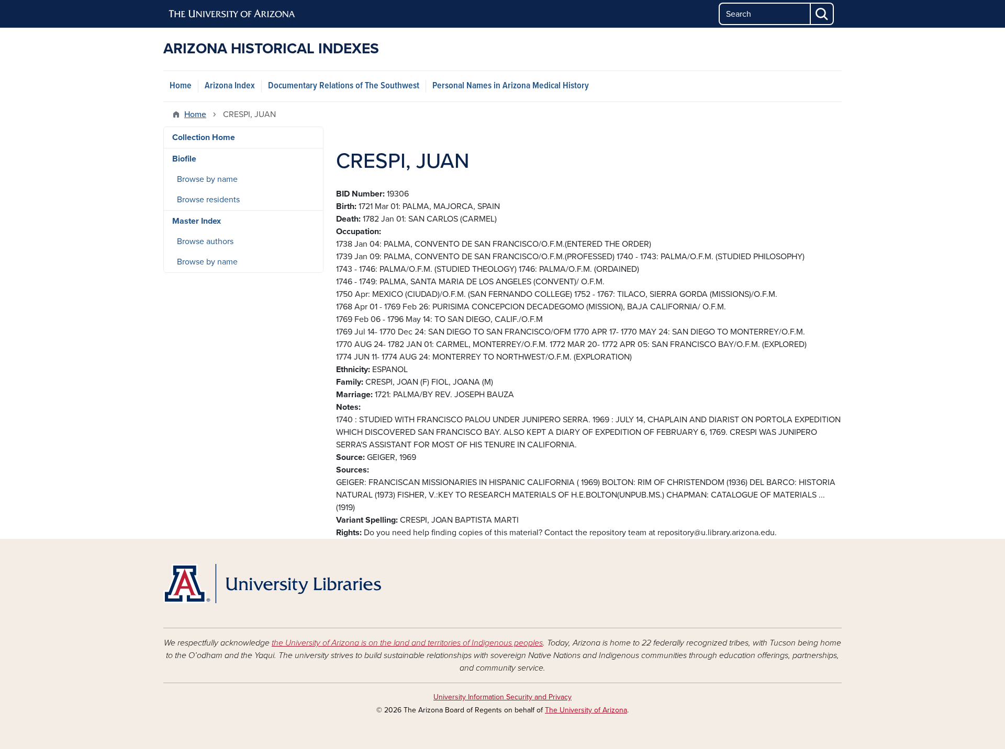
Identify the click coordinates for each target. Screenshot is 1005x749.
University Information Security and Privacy (502, 697)
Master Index (196, 221)
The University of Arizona (586, 710)
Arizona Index (230, 86)
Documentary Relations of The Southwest (343, 86)
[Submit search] (822, 14)
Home (181, 86)
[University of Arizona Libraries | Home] (272, 583)
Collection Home (203, 137)
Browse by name (207, 179)
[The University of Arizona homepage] (232, 14)
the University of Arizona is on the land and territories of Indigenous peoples (407, 643)
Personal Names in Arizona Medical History (510, 86)
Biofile (184, 159)
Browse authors (205, 241)
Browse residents (208, 199)
